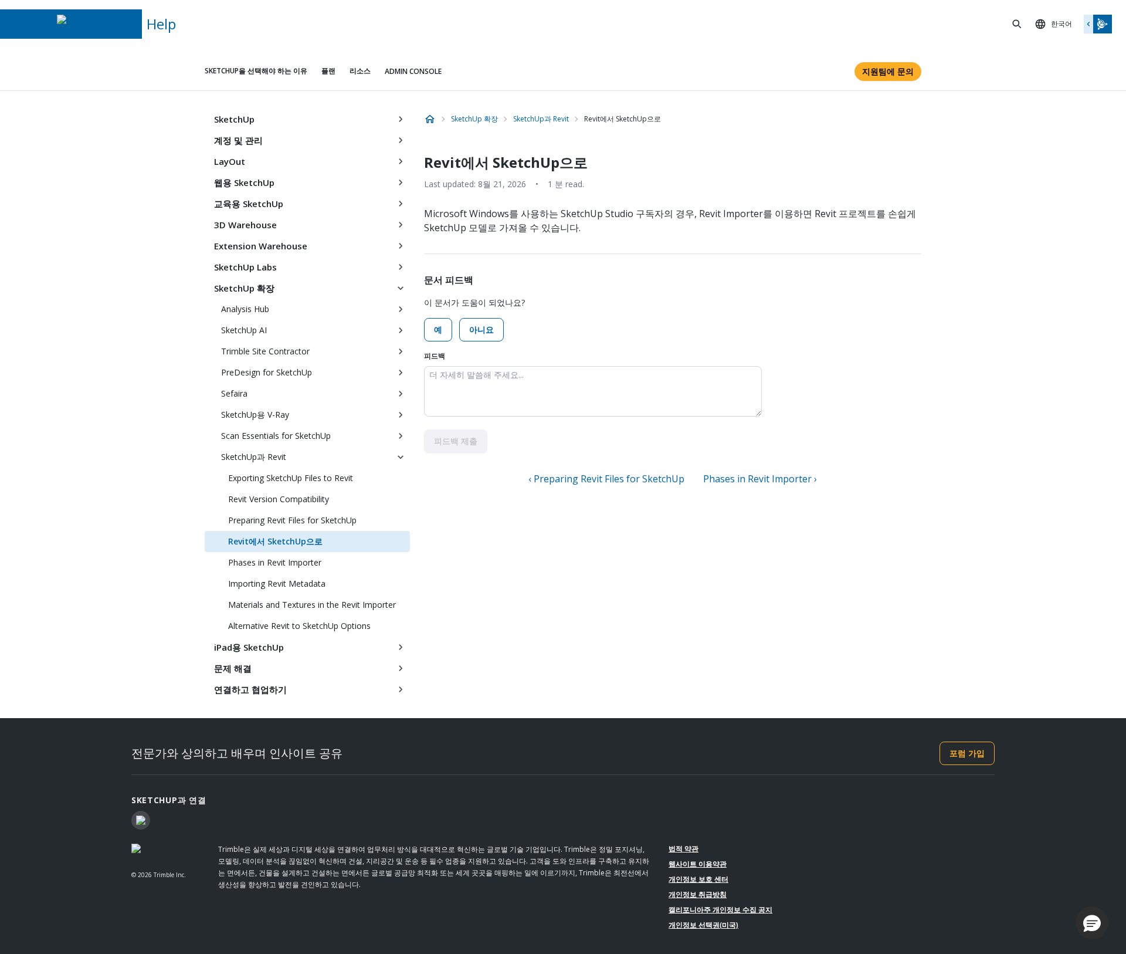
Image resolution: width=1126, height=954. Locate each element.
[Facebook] (140, 820)
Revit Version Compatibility (278, 499)
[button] (1092, 922)
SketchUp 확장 (244, 288)
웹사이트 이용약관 (698, 864)
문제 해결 (233, 668)
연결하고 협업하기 (250, 689)
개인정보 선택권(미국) (703, 925)
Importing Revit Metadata (276, 583)
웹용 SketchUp (244, 182)
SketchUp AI (244, 330)
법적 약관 (683, 849)
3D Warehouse (245, 225)
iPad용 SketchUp (249, 647)
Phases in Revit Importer (274, 562)
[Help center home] (430, 119)
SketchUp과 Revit (253, 456)
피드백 (434, 356)
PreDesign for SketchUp (266, 372)
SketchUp (234, 119)
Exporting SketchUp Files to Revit (290, 477)
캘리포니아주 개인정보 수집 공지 (720, 910)
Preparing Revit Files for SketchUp (292, 520)
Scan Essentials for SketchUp (276, 435)
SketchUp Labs (245, 267)
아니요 (481, 329)
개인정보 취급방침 (698, 894)
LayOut (229, 161)
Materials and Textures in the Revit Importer (312, 604)
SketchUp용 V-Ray (255, 414)
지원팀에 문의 (888, 71)
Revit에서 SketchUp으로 (275, 541)
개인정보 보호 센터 (698, 879)
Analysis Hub (245, 308)
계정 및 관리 (238, 140)
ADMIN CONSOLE (413, 71)
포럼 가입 (967, 753)
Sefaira (234, 393)
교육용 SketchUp (248, 203)
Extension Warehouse (260, 246)
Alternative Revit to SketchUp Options (299, 625)
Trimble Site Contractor (265, 351)
